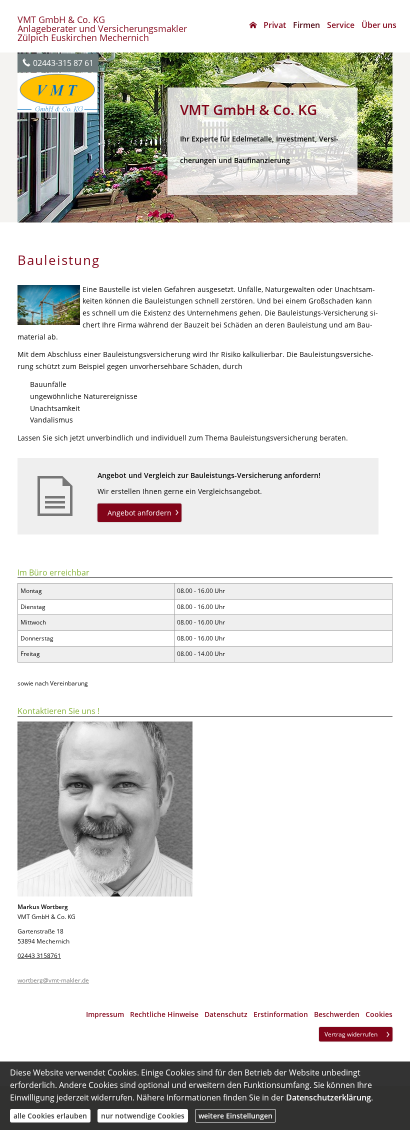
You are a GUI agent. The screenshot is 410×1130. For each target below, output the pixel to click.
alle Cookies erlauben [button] (50, 1115)
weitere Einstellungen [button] (235, 1115)
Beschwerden (337, 1014)
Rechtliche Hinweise (164, 1014)
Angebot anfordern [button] (140, 513)
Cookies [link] (379, 1014)
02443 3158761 (39, 956)
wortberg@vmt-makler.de (53, 980)
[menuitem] (253, 25)
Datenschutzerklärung (328, 1097)
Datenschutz (226, 1014)
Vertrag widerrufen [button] (351, 1034)
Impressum (105, 1014)
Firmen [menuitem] (306, 25)
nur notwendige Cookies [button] (142, 1115)
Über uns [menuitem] (379, 25)
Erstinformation (281, 1014)
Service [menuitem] (340, 25)
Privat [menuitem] (275, 25)
